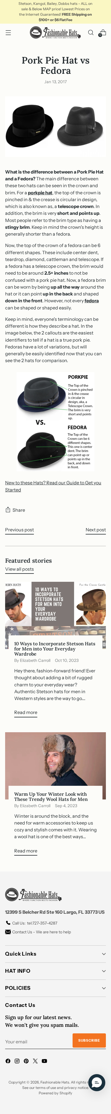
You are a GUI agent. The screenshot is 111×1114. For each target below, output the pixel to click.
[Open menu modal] (8, 32)
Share (19, 510)
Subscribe (89, 1040)
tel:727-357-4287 (34, 923)
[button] (96, 1082)
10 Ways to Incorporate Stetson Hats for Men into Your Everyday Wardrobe (54, 648)
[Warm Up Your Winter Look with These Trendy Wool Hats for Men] (55, 765)
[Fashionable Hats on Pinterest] (26, 1062)
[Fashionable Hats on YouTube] (45, 1062)
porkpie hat (40, 192)
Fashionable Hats (54, 1082)
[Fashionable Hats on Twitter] (35, 1062)
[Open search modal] (90, 32)
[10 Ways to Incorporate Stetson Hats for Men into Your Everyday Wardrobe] (55, 615)
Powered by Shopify (55, 1093)
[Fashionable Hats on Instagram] (17, 1062)
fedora (92, 300)
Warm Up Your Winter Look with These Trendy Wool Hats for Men (51, 796)
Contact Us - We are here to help (41, 932)
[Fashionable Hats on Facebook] (8, 1062)
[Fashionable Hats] (55, 32)
